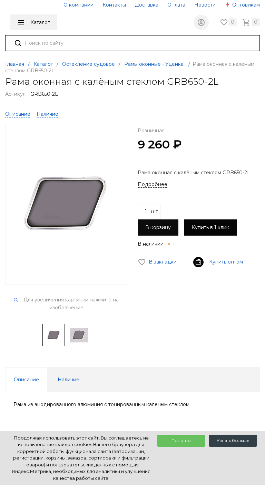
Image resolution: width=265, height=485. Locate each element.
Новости (205, 5)
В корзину (158, 227)
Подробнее (152, 184)
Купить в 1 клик (210, 227)
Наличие (47, 114)
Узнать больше (233, 440)
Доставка (146, 5)
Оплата (176, 5)
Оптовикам (245, 5)
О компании (78, 5)
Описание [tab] (26, 379)
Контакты (114, 5)
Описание (17, 114)
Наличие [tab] (68, 379)
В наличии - (156, 244)
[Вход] (201, 22)
